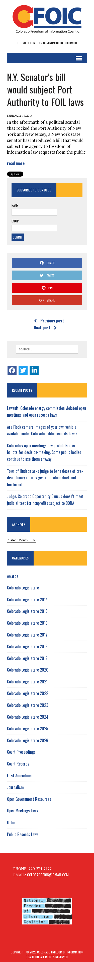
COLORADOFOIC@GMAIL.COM (48, 874)
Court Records (18, 764)
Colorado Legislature (23, 588)
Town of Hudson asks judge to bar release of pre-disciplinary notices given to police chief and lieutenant (45, 477)
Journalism (15, 787)
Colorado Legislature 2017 (27, 635)
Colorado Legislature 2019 (27, 658)
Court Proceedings (21, 752)
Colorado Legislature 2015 (27, 611)
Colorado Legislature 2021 (27, 682)
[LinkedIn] (34, 370)
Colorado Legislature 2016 (27, 623)
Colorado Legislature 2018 (27, 646)
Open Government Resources (29, 799)
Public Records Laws (22, 834)
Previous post (52, 321)
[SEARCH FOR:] (47, 349)
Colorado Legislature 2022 (27, 693)
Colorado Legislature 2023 (27, 705)
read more (16, 163)
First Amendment (20, 776)
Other (11, 822)
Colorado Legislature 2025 (27, 728)
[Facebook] (12, 370)
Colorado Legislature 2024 (27, 717)
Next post (42, 327)
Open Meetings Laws (22, 811)
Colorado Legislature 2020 (27, 670)
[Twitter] (23, 370)
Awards (12, 576)
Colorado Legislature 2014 (27, 599)
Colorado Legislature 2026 (27, 740)
